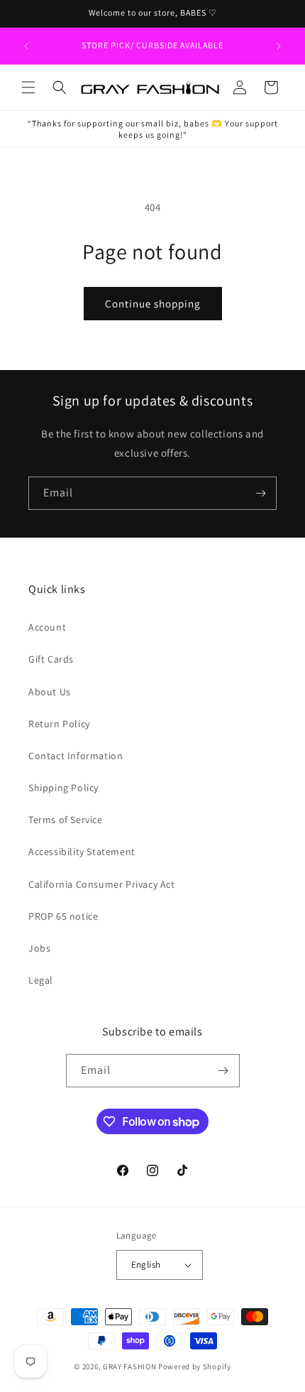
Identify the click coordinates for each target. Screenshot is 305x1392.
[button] (28, 87)
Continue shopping (153, 303)
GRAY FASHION (129, 1366)
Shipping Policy (63, 787)
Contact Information (75, 755)
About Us (49, 691)
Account (47, 627)
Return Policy (59, 723)
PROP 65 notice (63, 916)
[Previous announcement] (26, 46)
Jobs (39, 948)
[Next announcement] (278, 46)
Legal (40, 980)
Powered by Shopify (194, 1366)
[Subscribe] (260, 493)
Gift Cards (51, 659)
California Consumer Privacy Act (101, 884)
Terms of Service (65, 819)
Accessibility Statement (81, 851)
